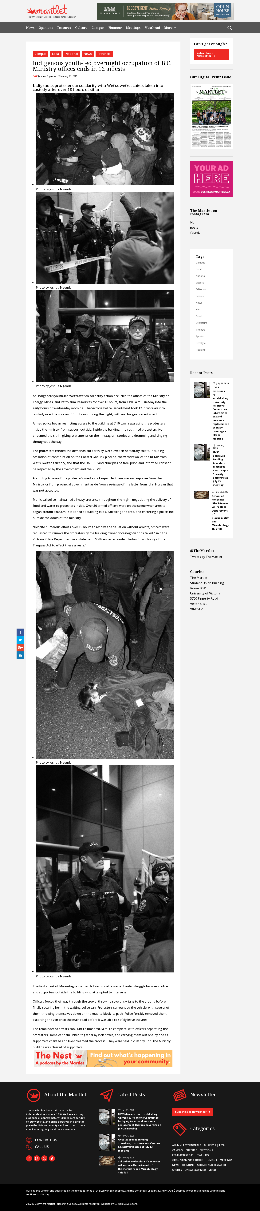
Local (56, 54)
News (30, 28)
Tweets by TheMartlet (206, 557)
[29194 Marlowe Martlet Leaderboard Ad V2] (165, 19)
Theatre (200, 329)
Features (64, 28)
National (71, 54)
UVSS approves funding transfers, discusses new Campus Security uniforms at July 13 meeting (221, 468)
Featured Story (183, 1155)
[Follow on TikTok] (52, 1158)
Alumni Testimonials (186, 1145)
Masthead (152, 28)
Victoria (200, 282)
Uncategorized (195, 1170)
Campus (98, 28)
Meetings (133, 28)
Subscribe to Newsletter (205, 55)
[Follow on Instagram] (37, 1158)
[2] (103, 1066)
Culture (81, 28)
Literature (201, 322)
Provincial (104, 54)
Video (212, 1170)
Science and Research (211, 1165)
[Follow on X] (44, 1158)
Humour (115, 28)
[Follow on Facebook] (29, 1158)
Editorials (201, 289)
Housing (201, 349)
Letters (200, 296)
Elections (206, 1150)
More (168, 28)
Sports (200, 336)
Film (198, 309)
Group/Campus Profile (187, 1160)
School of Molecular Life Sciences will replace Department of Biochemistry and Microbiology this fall (139, 1167)
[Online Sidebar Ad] (211, 196)
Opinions (46, 28)
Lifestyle (201, 343)
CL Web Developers (125, 1203)
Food (199, 316)
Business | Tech (214, 1145)
